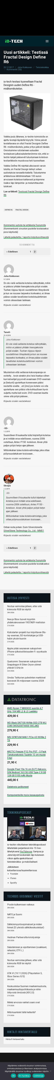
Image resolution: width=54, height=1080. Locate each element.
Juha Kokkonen (24, 67)
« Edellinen (12, 251)
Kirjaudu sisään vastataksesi (17, 305)
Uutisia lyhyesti (18, 598)
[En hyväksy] (50, 1071)
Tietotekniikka (42, 67)
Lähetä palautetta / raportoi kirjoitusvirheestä (26, 237)
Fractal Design (22, 210)
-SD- (6, 428)
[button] (47, 41)
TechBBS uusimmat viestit (25, 896)
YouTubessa (26, 851)
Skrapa (7, 485)
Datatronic (22, 699)
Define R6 (8, 210)
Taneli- (7, 332)
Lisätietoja (38, 1076)
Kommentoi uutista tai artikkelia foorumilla (25, 225)
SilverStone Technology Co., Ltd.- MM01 (24, 530)
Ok (13, 1076)
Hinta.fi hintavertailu (15, 1039)
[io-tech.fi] (13, 41)
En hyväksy (24, 1076)
